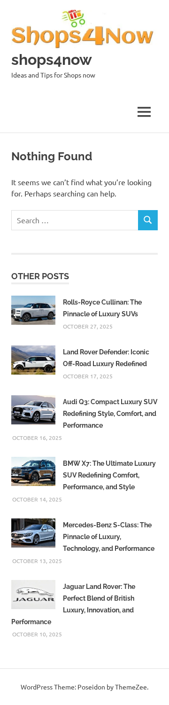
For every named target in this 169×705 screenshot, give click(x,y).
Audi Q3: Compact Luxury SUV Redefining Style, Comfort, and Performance (110, 413)
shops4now (51, 59)
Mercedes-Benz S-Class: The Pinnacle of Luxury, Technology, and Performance (108, 536)
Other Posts (40, 276)
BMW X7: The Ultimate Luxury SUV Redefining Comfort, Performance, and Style (109, 475)
